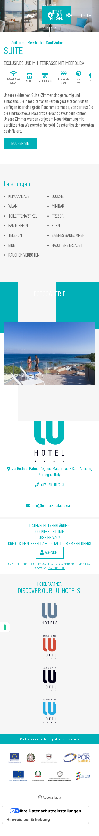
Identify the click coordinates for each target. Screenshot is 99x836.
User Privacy (49, 537)
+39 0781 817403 (52, 484)
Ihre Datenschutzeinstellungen (50, 810)
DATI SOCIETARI (56, 568)
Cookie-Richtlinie (49, 531)
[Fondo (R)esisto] (49, 756)
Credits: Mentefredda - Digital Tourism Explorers (49, 543)
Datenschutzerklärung (49, 525)
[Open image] (49, 353)
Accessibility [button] (52, 797)
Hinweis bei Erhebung (28, 819)
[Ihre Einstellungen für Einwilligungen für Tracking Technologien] (5, 627)
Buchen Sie (20, 143)
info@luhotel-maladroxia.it (52, 505)
